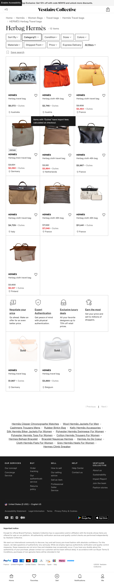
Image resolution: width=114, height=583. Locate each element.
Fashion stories (100, 487)
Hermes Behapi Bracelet (23, 439)
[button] (108, 9)
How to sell (56, 468)
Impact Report (100, 479)
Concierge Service (10, 474)
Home (9, 18)
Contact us (77, 472)
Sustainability (99, 474)
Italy (55, 564)
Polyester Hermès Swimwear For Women (80, 431)
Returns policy (34, 488)
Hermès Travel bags (73, 18)
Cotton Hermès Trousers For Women (78, 435)
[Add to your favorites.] (36, 95)
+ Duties (20, 105)
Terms (49, 511)
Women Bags (35, 18)
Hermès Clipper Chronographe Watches (35, 424)
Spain (49, 564)
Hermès (20, 18)
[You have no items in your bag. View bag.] (108, 9)
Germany (41, 564)
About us (97, 470)
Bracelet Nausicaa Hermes (57, 439)
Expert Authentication (43, 311)
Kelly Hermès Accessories (85, 428)
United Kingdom (17, 564)
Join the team (99, 483)
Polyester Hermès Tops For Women (32, 435)
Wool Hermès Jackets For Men (81, 424)
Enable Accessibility (11, 2)
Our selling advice (56, 474)
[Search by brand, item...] (6, 9)
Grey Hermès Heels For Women (75, 443)
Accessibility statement (15, 511)
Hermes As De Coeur (89, 439)
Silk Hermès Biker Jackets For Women (29, 431)
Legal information (36, 511)
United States (31, 564)
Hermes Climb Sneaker (57, 446)
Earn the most (93, 309)
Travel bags (52, 18)
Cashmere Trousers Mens (25, 428)
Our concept (11, 468)
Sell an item (56, 479)
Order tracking (34, 470)
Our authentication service (37, 478)
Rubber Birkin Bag (55, 428)
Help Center (78, 468)
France (6, 564)
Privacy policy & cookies (66, 511)
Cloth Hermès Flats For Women (34, 443)
